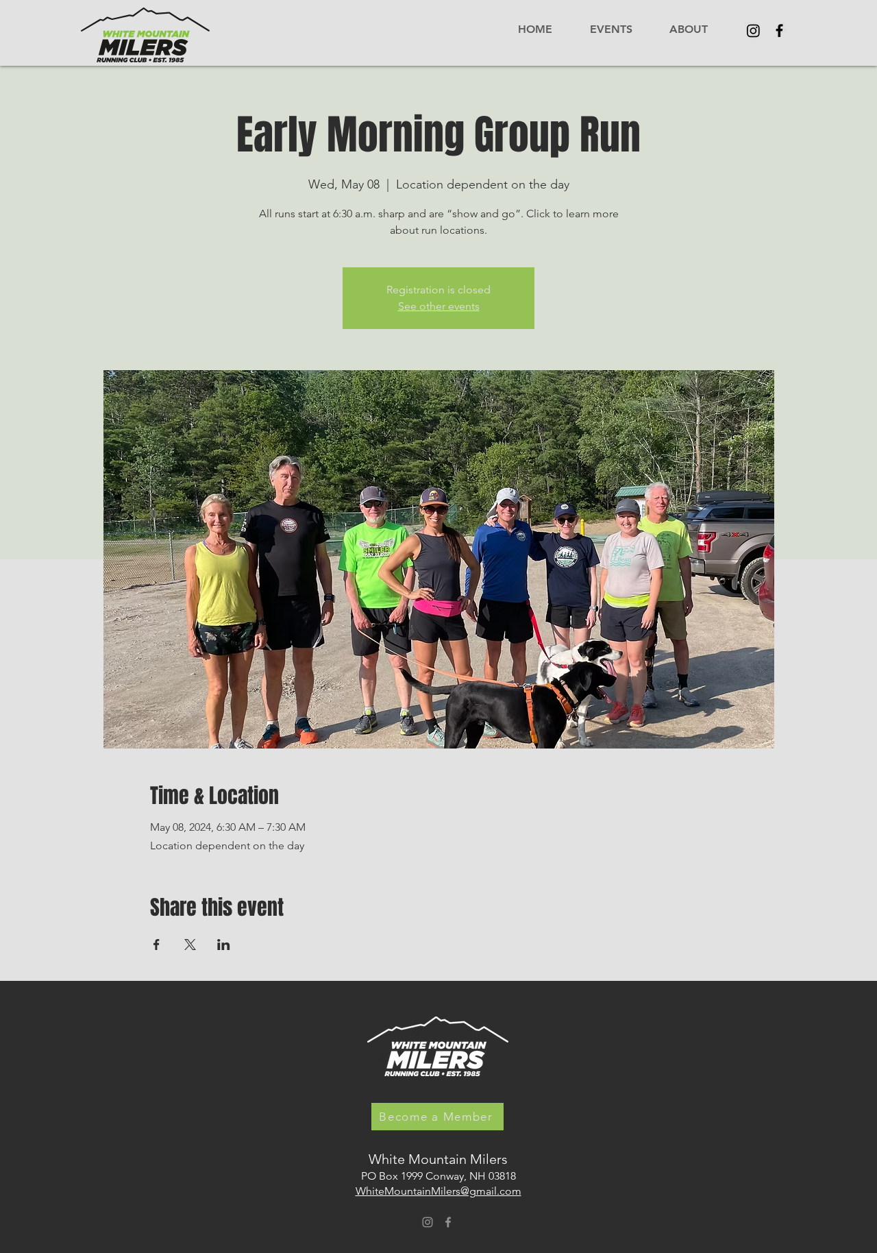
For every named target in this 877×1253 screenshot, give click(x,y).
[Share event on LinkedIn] (223, 944)
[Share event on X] (190, 944)
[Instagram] (753, 30)
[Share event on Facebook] (156, 944)
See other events (439, 306)
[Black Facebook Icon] (779, 30)
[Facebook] (448, 1222)
